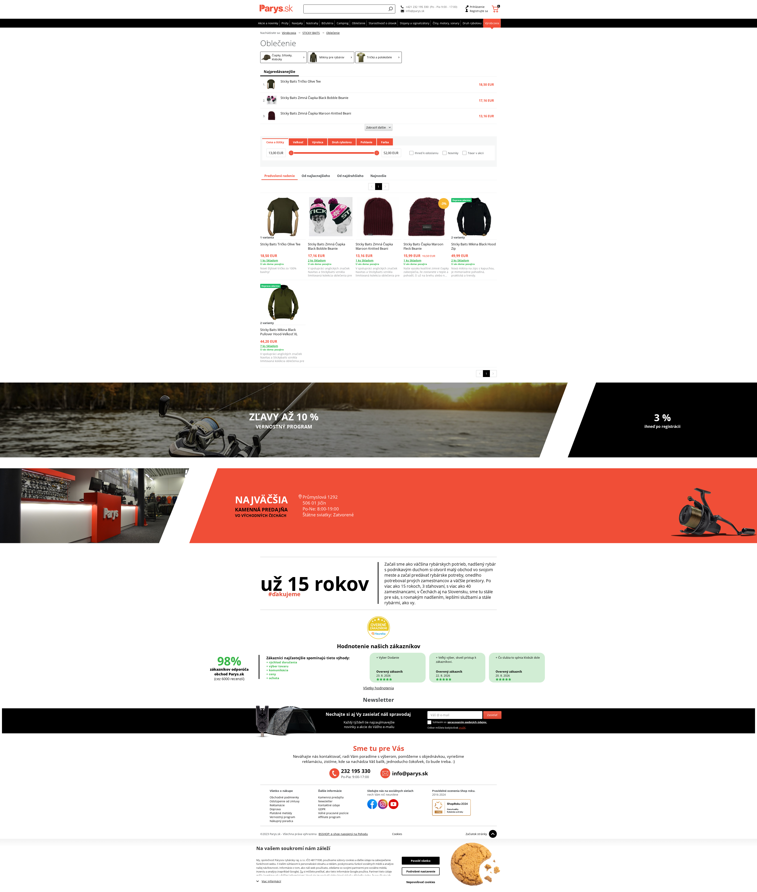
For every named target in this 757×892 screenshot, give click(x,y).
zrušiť (462, 727)
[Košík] (496, 9)
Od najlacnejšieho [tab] (316, 176)
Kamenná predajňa (331, 797)
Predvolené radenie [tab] (279, 176)
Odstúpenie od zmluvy (284, 801)
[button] (391, 9)
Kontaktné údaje (329, 805)
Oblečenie (333, 33)
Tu (301, 871)
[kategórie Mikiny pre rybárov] (331, 57)
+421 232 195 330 (417, 7)
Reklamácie (277, 805)
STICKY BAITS (311, 33)
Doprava (275, 809)
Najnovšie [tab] (378, 176)
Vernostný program (282, 817)
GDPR (321, 809)
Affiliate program (329, 817)
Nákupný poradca (281, 821)
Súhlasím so (440, 722)
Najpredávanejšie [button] (279, 71)
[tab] (275, 141)
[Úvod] (277, 9)
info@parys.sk (415, 11)
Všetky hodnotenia (378, 688)
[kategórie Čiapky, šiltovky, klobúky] (283, 57)
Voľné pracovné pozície (333, 813)
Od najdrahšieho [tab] (350, 176)
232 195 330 (355, 771)
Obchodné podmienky (284, 797)
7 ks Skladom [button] (269, 346)
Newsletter (325, 801)
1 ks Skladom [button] (269, 260)
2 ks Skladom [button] (317, 260)
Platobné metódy (281, 813)
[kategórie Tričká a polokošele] (378, 57)
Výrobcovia (289, 33)
